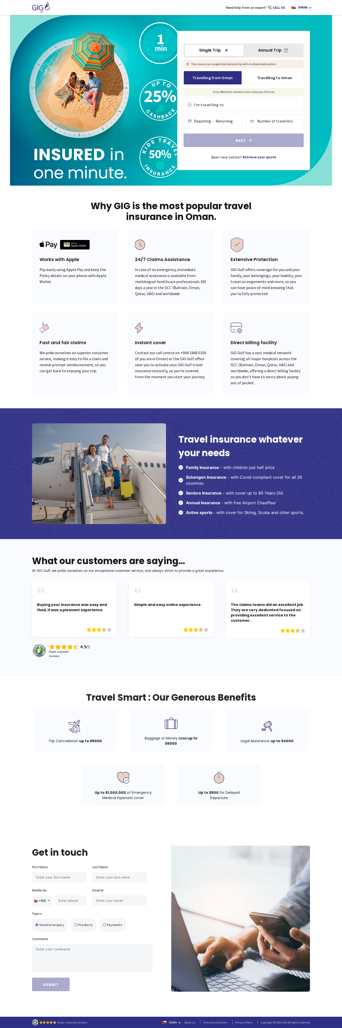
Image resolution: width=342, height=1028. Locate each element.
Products (85, 925)
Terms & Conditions (215, 1022)
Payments (114, 925)
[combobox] (244, 105)
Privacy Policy (244, 1022)
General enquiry (51, 925)
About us (189, 1022)
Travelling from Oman (213, 77)
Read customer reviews (72, 1022)
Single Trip (210, 50)
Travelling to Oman (274, 77)
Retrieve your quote (259, 157)
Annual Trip (270, 50)
